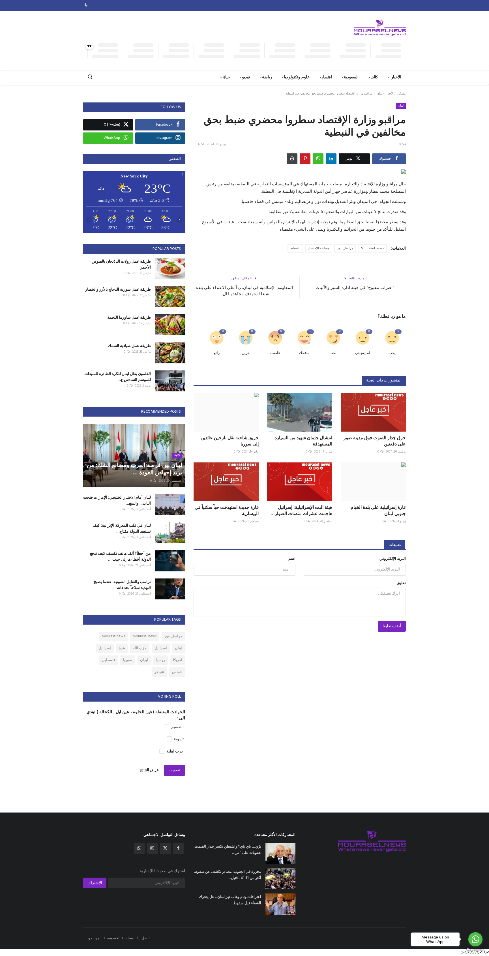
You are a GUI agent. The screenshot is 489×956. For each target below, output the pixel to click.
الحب (333, 353)
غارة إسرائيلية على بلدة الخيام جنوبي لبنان (378, 510)
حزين (246, 353)
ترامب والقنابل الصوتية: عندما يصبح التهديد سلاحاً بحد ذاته (122, 584)
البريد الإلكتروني (392, 559)
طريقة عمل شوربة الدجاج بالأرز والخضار (118, 289)
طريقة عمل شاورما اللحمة (129, 317)
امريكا (177, 660)
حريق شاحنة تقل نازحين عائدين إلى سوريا (230, 441)
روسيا (160, 660)
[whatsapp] (139, 848)
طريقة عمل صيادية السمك (129, 345)
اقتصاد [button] (326, 77)
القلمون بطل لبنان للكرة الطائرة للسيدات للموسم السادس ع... (117, 376)
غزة (122, 648)
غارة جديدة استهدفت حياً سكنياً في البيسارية (227, 510)
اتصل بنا (143, 938)
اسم (291, 559)
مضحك (304, 353)
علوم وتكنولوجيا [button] (297, 77)
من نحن (93, 938)
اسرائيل (161, 648)
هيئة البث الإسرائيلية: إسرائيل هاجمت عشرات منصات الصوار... (301, 510)
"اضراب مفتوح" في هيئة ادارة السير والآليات (355, 287)
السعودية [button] (351, 77)
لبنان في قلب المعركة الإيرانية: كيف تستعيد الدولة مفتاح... (122, 528)
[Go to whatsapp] (475, 939)
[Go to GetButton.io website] (475, 950)
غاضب (275, 353)
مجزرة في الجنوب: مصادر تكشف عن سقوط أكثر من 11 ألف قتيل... (227, 874)
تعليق (401, 583)
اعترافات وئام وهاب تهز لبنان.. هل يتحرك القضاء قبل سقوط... (230, 899)
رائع (217, 353)
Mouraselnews (113, 636)
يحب (392, 353)
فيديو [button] (246, 77)
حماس (177, 672)
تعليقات (395, 545)
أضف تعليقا (392, 626)
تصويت (174, 770)
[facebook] (178, 848)
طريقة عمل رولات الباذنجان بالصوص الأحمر (121, 264)
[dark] (86, 5)
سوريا (127, 660)
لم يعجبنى (362, 353)
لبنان (379, 93)
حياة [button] (226, 77)
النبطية (295, 248)
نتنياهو (159, 672)
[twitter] (165, 848)
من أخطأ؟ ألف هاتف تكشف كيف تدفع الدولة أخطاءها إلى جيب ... (120, 556)
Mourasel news (372, 248)
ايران (144, 660)
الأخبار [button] (395, 77)
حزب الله (140, 648)
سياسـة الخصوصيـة (118, 938)
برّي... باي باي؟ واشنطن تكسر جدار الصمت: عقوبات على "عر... (227, 849)
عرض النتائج (149, 770)
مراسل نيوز (345, 248)
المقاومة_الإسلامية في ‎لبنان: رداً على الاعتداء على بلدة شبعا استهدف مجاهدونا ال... (244, 290)
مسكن (401, 93)
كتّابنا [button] (374, 77)
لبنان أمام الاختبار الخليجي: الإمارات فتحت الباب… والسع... (117, 500)
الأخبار (390, 93)
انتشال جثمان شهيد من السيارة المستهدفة (303, 441)
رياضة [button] (267, 77)
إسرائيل (104, 648)
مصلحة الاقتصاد (318, 248)
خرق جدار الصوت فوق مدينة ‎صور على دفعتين (375, 441)
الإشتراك (94, 883)
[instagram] (152, 848)
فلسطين (108, 660)
